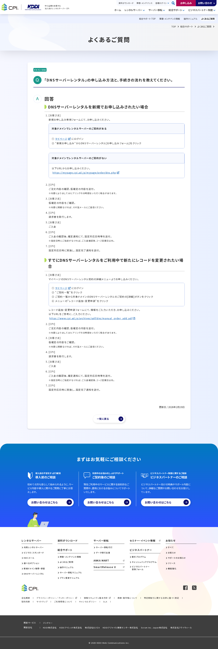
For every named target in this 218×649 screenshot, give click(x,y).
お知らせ (170, 540)
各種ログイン (161, 3)
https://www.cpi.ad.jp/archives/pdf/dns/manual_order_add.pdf (91, 318)
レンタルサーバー (133, 10)
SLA (105, 601)
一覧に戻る (103, 418)
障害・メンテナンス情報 (70, 557)
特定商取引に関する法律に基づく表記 (161, 597)
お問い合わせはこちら (44, 502)
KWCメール (29, 558)
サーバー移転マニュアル (71, 572)
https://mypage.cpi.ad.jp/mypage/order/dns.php (84, 172)
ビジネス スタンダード (34, 552)
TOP (173, 26)
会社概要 (26, 597)
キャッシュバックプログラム (144, 562)
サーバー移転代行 (104, 547)
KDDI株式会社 (50, 627)
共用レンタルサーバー (34, 547)
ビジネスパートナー (141, 550)
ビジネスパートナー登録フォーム (141, 568)
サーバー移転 (155, 10)
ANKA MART (101, 560)
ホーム (117, 10)
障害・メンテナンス (144, 3)
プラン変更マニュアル (69, 578)
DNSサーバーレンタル (34, 573)
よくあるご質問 (204, 26)
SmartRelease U (105, 567)
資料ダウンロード (126, 3)
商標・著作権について (127, 597)
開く (214, 3)
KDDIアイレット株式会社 (70, 627)
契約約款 (26, 601)
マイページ (61, 139)
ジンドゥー (48, 622)
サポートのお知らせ (177, 558)
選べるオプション (31, 563)
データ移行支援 (103, 552)
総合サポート (175, 10)
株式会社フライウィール (181, 627)
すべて (171, 547)
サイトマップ (42, 601)
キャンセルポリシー (88, 601)
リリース (171, 563)
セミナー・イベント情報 (143, 540)
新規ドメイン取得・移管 (34, 568)
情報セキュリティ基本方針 (96, 597)
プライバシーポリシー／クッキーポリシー (55, 597)
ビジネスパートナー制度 (200, 10)
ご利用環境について (63, 601)
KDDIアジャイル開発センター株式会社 (120, 627)
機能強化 (172, 568)
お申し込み (186, 3)
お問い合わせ (205, 3)
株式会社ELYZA (92, 627)
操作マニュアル (67, 567)
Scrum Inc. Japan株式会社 (154, 627)
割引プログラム (139, 557)
